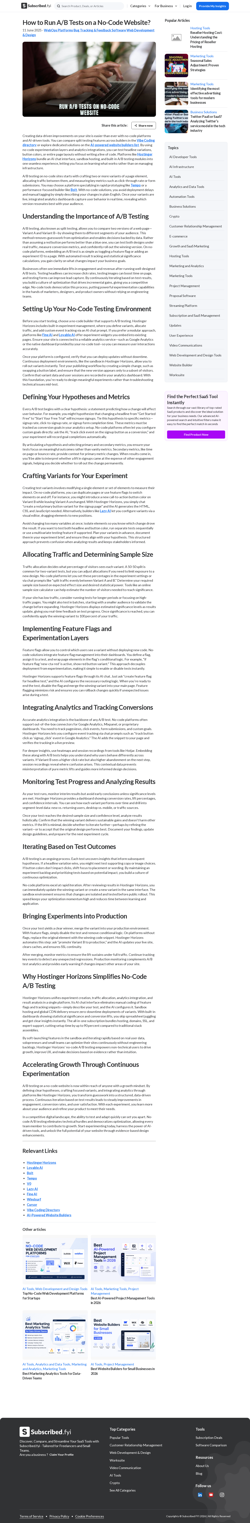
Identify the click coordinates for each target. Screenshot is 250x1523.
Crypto (174, 216)
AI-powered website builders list (114, 145)
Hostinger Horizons (41, 1163)
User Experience (181, 335)
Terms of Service (31, 1516)
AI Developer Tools (183, 157)
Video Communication (125, 1468)
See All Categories (123, 1490)
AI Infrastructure (181, 167)
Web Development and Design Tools (195, 355)
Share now (146, 125)
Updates (175, 325)
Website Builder (181, 365)
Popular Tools (119, 1438)
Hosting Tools (179, 256)
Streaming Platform (183, 306)
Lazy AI (105, 511)
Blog (199, 1473)
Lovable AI (67, 335)
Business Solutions (182, 206)
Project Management (184, 286)
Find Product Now (196, 434)
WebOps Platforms (58, 30)
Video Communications (185, 345)
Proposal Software (182, 296)
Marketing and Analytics (186, 266)
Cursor (32, 1205)
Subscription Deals (209, 1438)
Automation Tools (182, 196)
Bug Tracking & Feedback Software (100, 30)
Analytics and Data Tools (186, 187)
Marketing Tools (181, 276)
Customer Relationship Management (195, 226)
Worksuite (176, 375)
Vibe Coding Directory (43, 1210)
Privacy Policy (59, 1516)
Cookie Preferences (89, 1516)
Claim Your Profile (61, 1454)
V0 (29, 1184)
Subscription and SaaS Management (194, 315)
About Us (202, 1466)
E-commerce (178, 236)
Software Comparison (211, 1445)
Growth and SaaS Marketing (189, 246)
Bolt (74, 190)
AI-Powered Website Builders (49, 1215)
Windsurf (34, 1199)
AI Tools (175, 177)
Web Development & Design (130, 1453)
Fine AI (47, 335)
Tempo (136, 185)
